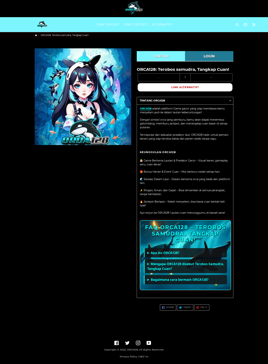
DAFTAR (161, 56)
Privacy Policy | (129, 356)
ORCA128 (146, 108)
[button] (237, 24)
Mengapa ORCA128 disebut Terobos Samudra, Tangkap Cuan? (185, 266)
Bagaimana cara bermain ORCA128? (179, 279)
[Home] (36, 35)
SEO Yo (143, 356)
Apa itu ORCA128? (165, 253)
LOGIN (209, 56)
